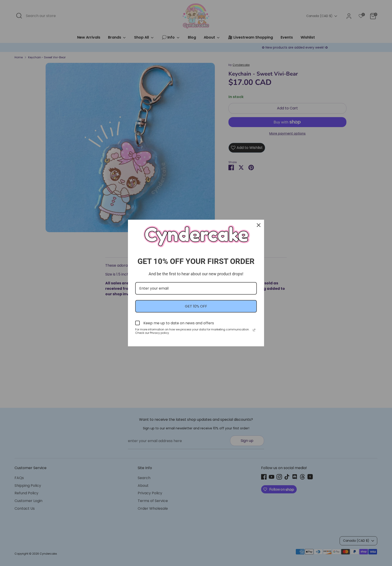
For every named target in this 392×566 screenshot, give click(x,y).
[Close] (258, 225)
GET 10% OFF (196, 306)
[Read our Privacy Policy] (254, 330)
